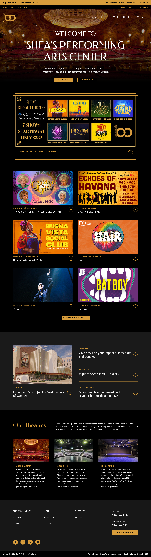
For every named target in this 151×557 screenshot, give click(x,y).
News (16, 524)
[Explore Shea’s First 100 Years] (135, 374)
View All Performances (74, 318)
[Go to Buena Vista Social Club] (71, 258)
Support (49, 517)
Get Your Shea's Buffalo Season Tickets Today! (125, 3)
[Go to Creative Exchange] (135, 209)
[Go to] (130, 152)
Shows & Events (100, 17)
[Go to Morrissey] (71, 306)
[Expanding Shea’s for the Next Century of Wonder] (69, 392)
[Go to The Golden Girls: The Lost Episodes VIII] (71, 209)
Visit (115, 17)
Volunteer (144, 7)
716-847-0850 (120, 515)
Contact (49, 524)
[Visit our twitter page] (30, 542)
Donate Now (87, 80)
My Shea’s (121, 7)
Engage (17, 517)
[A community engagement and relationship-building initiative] (135, 392)
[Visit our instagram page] (22, 542)
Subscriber (133, 7)
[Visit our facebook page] (15, 542)
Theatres (127, 17)
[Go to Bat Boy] (135, 306)
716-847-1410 (120, 525)
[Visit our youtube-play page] (37, 542)
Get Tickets (63, 80)
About (78, 517)
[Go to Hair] (135, 258)
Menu (140, 17)
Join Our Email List (125, 532)
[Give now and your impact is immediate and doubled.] (135, 353)
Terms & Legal (93, 554)
